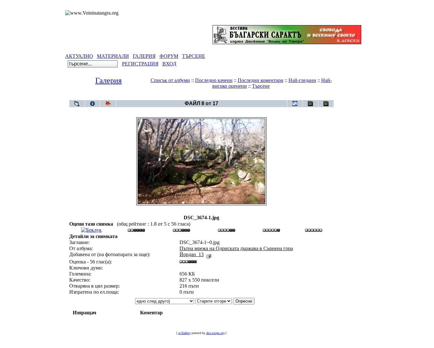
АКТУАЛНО (79, 56)
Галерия (108, 80)
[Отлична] (271, 230)
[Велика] (313, 230)
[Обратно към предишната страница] (77, 103)
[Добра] (226, 230)
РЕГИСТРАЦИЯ (140, 63)
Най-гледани (302, 80)
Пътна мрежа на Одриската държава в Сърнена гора (213, 96)
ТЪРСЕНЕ (193, 56)
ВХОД (169, 63)
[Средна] (181, 230)
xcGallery (184, 333)
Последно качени (214, 80)
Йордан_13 (192, 254)
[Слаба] (136, 230)
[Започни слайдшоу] (108, 103)
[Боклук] (91, 230)
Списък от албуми (170, 80)
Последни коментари (260, 80)
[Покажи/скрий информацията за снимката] (92, 103)
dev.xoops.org (215, 333)
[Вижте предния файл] (310, 103)
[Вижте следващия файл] (326, 103)
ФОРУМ (168, 56)
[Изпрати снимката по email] (294, 103)
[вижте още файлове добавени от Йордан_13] (208, 254)
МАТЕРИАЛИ (113, 56)
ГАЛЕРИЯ (144, 56)
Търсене (261, 86)
